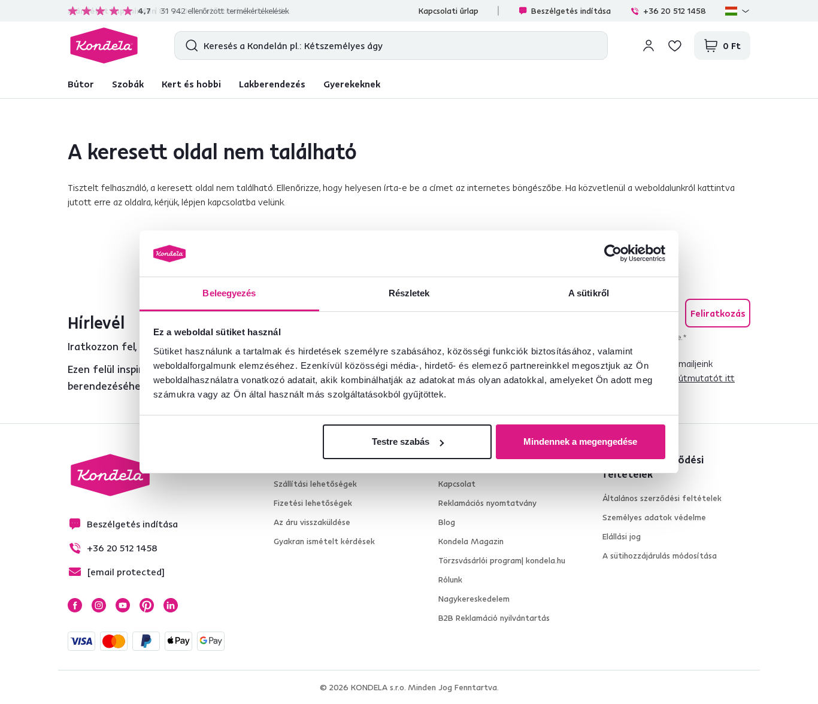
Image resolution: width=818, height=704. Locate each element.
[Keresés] (189, 45)
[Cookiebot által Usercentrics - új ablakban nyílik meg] (613, 254)
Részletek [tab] (409, 293)
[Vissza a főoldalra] (104, 45)
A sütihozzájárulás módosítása (659, 555)
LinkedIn (170, 605)
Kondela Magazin (471, 541)
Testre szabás (400, 441)
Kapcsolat (456, 483)
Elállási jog (621, 536)
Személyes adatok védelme (654, 517)
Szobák (128, 84)
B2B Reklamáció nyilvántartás (494, 617)
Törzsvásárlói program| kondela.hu (501, 560)
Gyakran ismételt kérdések (324, 541)
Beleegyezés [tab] (229, 293)
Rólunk (450, 579)
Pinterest (147, 605)
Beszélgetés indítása (571, 11)
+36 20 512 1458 (674, 11)
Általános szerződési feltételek (662, 498)
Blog (446, 522)
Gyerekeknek (351, 84)
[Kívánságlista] (675, 45)
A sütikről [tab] (588, 293)
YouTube (123, 605)
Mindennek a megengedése (580, 441)
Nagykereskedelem (474, 598)
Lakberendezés (272, 84)
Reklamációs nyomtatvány (487, 502)
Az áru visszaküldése (312, 522)
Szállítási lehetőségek (315, 483)
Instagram (99, 605)
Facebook (75, 605)
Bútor (81, 84)
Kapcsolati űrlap (448, 11)
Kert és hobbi (191, 84)
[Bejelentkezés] (648, 45)
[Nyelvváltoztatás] (737, 11)
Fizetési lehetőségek (313, 502)
